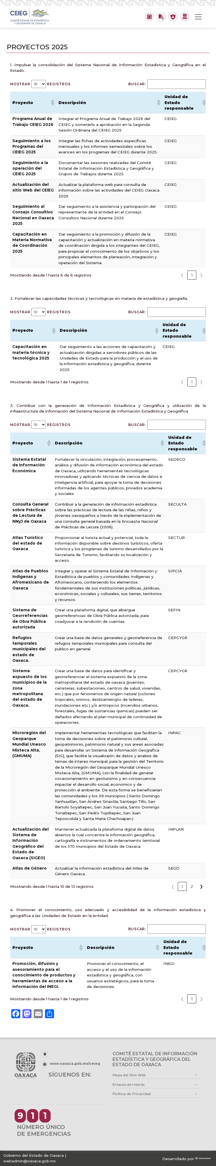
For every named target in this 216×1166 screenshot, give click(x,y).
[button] (52, 102)
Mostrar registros (40, 84)
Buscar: (137, 84)
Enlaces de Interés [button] (128, 1084)
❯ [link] (201, 275)
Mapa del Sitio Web (129, 1075)
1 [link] (192, 275)
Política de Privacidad (131, 1094)
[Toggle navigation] (198, 16)
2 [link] (192, 886)
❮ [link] (182, 275)
